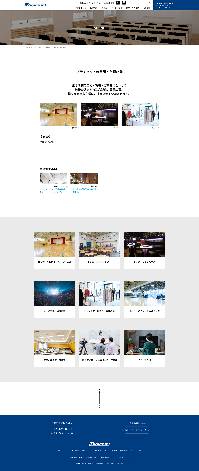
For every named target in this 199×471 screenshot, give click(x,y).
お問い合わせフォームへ (137, 430)
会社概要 (147, 8)
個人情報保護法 (76, 457)
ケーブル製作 (116, 8)
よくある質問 (109, 3)
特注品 (104, 8)
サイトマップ (124, 457)
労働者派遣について (107, 457)
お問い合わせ (97, 3)
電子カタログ (85, 3)
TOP (26, 47)
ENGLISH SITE (166, 8)
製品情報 (94, 8)
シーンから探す (36, 47)
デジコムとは (80, 8)
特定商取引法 (91, 457)
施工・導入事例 (132, 8)
